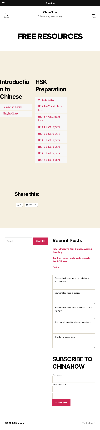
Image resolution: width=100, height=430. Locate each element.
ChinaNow (50, 12)
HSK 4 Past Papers (49, 146)
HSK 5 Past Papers (49, 153)
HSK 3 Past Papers (49, 140)
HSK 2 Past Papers (49, 133)
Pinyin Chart (10, 113)
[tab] (16, 107)
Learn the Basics (12, 107)
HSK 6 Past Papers (49, 160)
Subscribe (61, 402)
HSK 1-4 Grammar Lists (49, 118)
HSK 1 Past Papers (49, 127)
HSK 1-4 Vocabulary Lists (50, 108)
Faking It (56, 267)
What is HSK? (46, 100)
